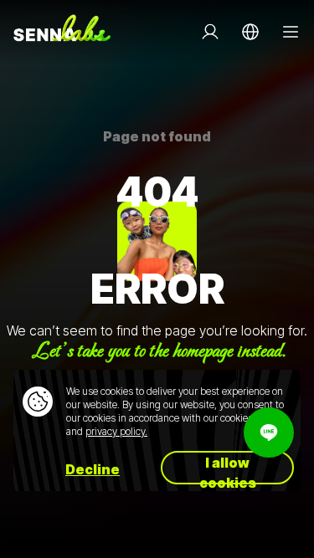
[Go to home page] (62, 32)
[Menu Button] (291, 32)
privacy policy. (116, 431)
